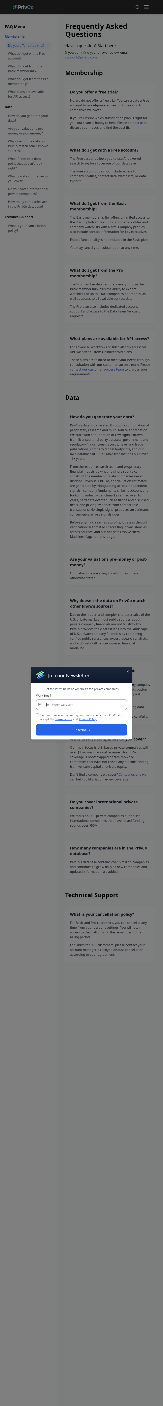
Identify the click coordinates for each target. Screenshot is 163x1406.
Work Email (43, 695)
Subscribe (79, 730)
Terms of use (63, 719)
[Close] (127, 671)
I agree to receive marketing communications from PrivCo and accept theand (81, 717)
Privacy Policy (88, 719)
